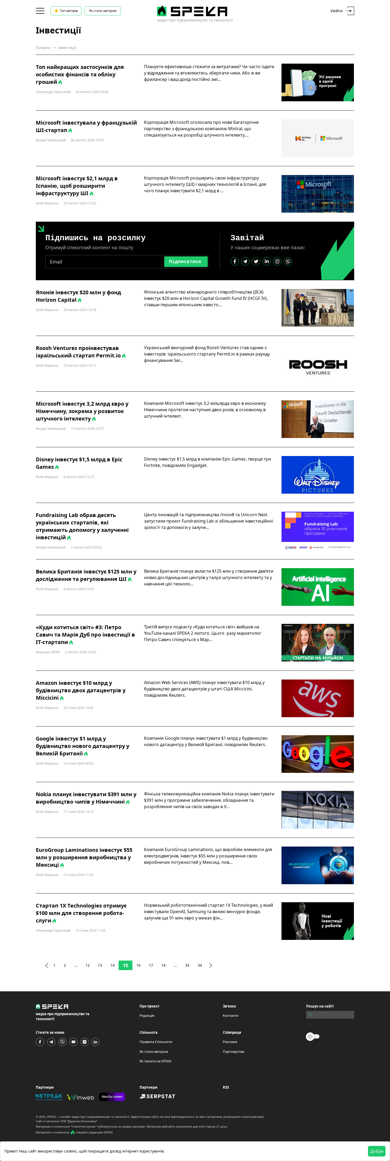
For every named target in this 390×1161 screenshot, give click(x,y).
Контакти (230, 1015)
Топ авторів (69, 10)
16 (138, 965)
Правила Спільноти (156, 1041)
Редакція (147, 1015)
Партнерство (233, 1051)
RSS (226, 1087)
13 (100, 965)
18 (163, 965)
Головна (43, 47)
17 (151, 965)
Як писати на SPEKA (155, 1061)
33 (187, 965)
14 (112, 965)
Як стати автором (102, 10)
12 (87, 965)
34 (200, 965)
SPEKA (51, 1117)
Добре (376, 1151)
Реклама (230, 1041)
